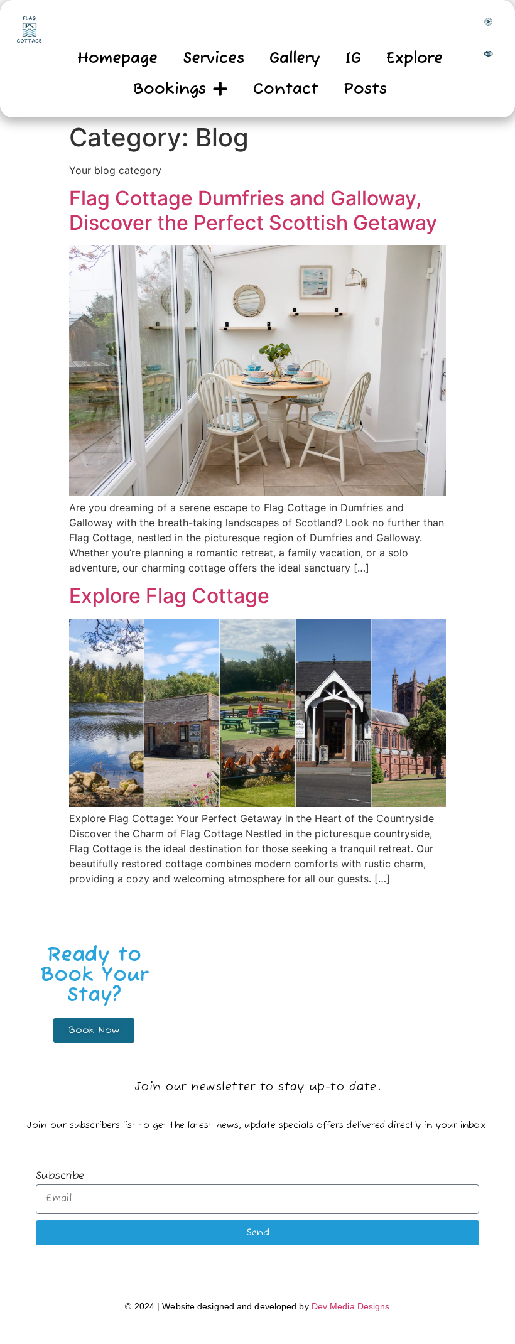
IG (353, 58)
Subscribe (60, 1177)
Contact (285, 89)
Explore (414, 58)
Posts (365, 89)
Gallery (294, 58)
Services (213, 58)
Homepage (117, 58)
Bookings (169, 89)
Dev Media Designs (351, 1306)
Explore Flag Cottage (169, 595)
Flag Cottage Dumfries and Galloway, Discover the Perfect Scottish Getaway (253, 210)
